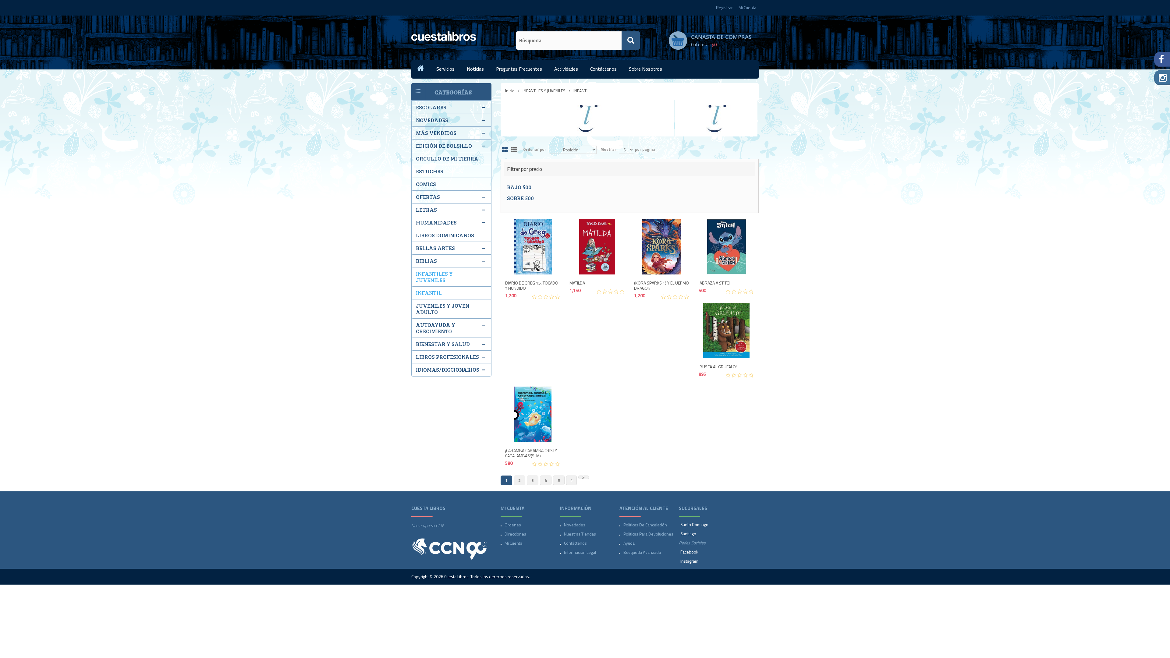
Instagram (689, 561)
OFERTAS (428, 196)
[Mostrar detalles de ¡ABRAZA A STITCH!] (726, 246)
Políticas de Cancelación (645, 525)
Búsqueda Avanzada (642, 552)
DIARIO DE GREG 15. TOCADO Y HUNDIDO (531, 286)
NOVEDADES (432, 120)
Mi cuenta (513, 543)
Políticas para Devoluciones (648, 534)
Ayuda (629, 543)
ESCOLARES (431, 107)
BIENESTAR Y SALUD (443, 344)
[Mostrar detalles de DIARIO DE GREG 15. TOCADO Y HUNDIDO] (533, 246)
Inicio (510, 90)
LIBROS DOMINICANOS (445, 235)
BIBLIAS (426, 260)
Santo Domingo (694, 524)
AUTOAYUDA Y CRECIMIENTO (435, 328)
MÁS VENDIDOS (436, 132)
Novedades (574, 525)
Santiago (688, 533)
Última (583, 477)
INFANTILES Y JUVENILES (544, 90)
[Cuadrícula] (505, 150)
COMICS (426, 184)
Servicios (445, 69)
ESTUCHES (429, 171)
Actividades (566, 69)
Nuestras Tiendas (580, 534)
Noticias (475, 69)
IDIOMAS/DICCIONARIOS (447, 369)
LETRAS (426, 209)
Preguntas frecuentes (519, 69)
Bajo (519, 187)
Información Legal (580, 552)
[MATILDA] (597, 246)
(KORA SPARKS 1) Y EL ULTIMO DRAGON (661, 286)
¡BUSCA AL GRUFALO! (718, 367)
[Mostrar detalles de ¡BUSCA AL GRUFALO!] (726, 330)
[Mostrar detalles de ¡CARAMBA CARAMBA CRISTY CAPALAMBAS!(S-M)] (533, 414)
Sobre (520, 198)
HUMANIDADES (436, 222)
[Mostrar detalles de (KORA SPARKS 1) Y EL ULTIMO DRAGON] (662, 246)
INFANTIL (429, 292)
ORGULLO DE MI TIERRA (447, 158)
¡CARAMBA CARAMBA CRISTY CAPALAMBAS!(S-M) (531, 453)
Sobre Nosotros (645, 69)
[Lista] (514, 150)
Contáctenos (603, 69)
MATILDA (577, 283)
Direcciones (515, 534)
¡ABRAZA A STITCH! (715, 283)
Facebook (689, 552)
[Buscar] (631, 40)
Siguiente (571, 480)
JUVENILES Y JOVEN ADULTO (442, 309)
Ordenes (513, 525)
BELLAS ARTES (435, 248)
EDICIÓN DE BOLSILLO (444, 145)
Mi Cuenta (747, 7)
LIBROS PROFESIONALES (447, 356)
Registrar (724, 7)
